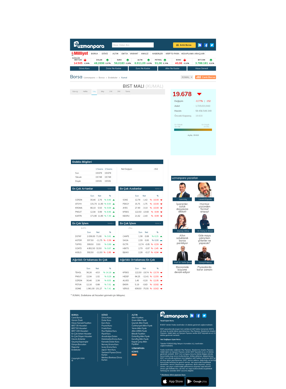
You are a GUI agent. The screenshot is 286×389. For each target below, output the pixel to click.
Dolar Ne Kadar (113, 68)
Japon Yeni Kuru (109, 350)
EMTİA (125, 53)
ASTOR (78, 240)
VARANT (134, 53)
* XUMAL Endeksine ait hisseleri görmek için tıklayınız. (98, 295)
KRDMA (78, 208)
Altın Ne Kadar (172, 68)
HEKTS (126, 248)
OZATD (78, 248)
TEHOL (78, 272)
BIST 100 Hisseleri (80, 331)
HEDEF (126, 276)
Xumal (124, 77)
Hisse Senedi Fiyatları (81, 323)
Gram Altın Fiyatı (139, 320)
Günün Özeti (77, 320)
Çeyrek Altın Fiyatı (140, 323)
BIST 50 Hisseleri (79, 328)
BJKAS (126, 252)
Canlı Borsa (208, 77)
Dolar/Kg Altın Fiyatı (141, 336)
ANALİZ (144, 53)
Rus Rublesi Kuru (109, 331)
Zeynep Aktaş (183, 231)
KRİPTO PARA (172, 53)
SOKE (125, 200)
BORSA (94, 53)
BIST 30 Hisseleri (79, 325)
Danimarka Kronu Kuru (112, 339)
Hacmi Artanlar (78, 339)
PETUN (78, 284)
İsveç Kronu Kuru (109, 347)
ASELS (78, 252)
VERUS (126, 288)
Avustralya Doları (109, 336)
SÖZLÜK (76, 58)
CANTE (126, 236)
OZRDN (78, 200)
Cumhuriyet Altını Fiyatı (142, 325)
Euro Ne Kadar (143, 68)
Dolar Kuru (106, 320)
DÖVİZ (105, 53)
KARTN (78, 216)
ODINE (78, 288)
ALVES (126, 280)
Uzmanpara (89, 77)
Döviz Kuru (84, 68)
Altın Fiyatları (137, 317)
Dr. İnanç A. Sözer (205, 231)
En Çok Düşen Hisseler (82, 336)
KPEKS (126, 212)
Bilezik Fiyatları (138, 333)
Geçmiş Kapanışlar (80, 341)
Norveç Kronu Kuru (110, 344)
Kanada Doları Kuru (110, 341)
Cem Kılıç (183, 199)
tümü (110, 188)
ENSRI (125, 284)
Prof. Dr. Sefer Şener (183, 262)
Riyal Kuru (106, 333)
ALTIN (115, 53)
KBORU (126, 216)
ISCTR (125, 244)
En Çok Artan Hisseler (81, 333)
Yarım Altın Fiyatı (139, 328)
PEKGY (126, 204)
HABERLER (157, 53)
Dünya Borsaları (79, 344)
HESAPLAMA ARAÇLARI (193, 53)
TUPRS (78, 244)
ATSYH (78, 204)
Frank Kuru (106, 328)
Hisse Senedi (201, 68)
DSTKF (78, 236)
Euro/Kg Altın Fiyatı (140, 339)
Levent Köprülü (205, 199)
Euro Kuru (106, 323)
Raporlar (76, 347)
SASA (125, 240)
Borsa (102, 77)
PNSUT (78, 212)
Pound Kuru (107, 325)
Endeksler (113, 77)
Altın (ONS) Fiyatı (139, 331)
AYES (125, 208)
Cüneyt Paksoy (205, 262)
